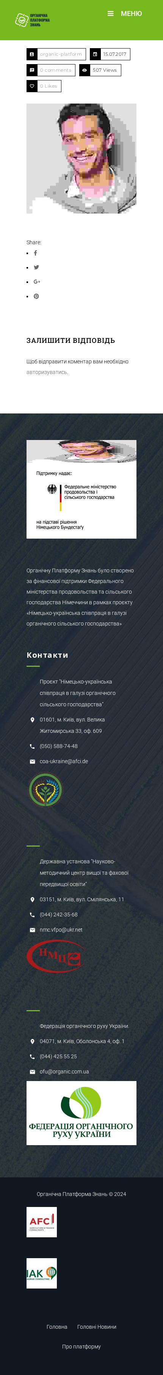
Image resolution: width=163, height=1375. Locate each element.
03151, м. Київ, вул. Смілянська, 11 (82, 899)
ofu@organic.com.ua (64, 1072)
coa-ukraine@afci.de (64, 761)
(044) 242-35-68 (59, 914)
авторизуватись (47, 372)
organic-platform (61, 54)
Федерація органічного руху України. (84, 1026)
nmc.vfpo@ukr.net (61, 930)
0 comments (55, 70)
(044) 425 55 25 (58, 1056)
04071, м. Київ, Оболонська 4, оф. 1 (82, 1041)
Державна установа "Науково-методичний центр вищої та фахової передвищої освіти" (84, 872)
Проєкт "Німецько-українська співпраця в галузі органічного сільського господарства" (78, 693)
